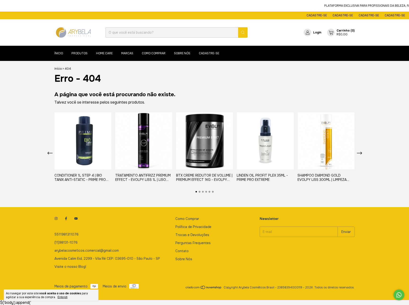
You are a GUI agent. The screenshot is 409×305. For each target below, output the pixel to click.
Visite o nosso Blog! (70, 266)
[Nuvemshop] (203, 289)
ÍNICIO (58, 53)
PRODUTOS (79, 53)
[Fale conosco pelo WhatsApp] (399, 295)
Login (317, 32)
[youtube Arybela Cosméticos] (76, 219)
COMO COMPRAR (153, 53)
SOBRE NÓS (182, 53)
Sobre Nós (183, 259)
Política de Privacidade (193, 227)
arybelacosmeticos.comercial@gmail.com (86, 250)
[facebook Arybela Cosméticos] (66, 219)
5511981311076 (66, 234)
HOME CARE (104, 53)
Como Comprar (187, 219)
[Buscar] (243, 32)
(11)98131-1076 (66, 242)
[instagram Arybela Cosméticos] (56, 219)
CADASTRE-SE (311, 15)
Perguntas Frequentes (193, 243)
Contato (182, 251)
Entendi (62, 297)
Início (58, 69)
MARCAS (127, 53)
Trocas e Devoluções (192, 235)
